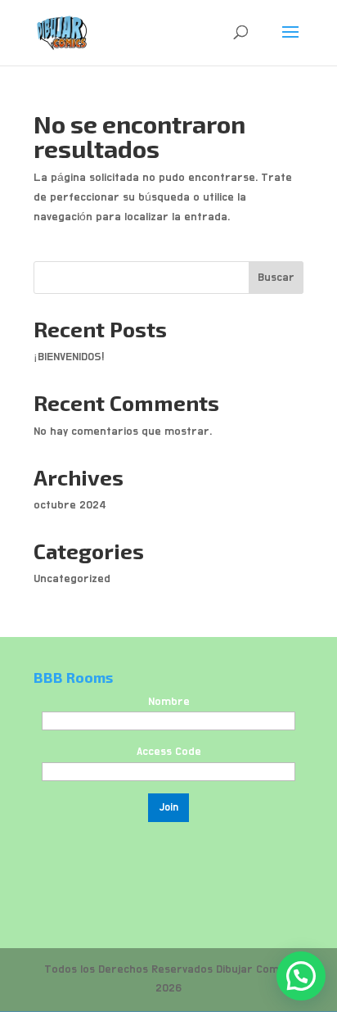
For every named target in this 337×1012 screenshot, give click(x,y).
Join (169, 807)
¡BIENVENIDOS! (69, 357)
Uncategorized (72, 579)
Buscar (276, 277)
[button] (301, 976)
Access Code (169, 751)
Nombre (169, 701)
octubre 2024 (70, 505)
